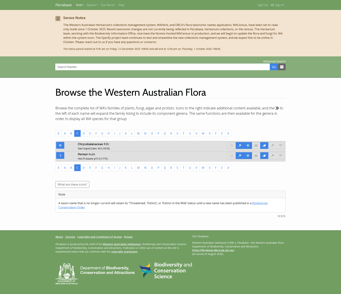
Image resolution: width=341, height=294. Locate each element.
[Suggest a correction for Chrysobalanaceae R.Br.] (240, 145)
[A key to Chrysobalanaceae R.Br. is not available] (272, 145)
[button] (92, 5)
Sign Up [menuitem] (263, 5)
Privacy (128, 237)
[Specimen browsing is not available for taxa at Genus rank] (281, 155)
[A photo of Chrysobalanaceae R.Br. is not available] (256, 145)
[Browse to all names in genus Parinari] (60, 155)
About (59, 237)
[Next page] (228, 133)
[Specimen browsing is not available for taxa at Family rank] (281, 145)
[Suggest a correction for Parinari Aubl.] (240, 155)
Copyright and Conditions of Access (99, 237)
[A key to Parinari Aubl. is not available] (272, 155)
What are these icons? (72, 184)
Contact (70, 237)
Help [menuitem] (121, 5)
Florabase (63, 4)
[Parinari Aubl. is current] (248, 155)
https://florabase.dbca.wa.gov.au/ (213, 250)
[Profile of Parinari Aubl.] (264, 155)
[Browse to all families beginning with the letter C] (60, 145)
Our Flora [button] (107, 5)
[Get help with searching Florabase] (282, 66)
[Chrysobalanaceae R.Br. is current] (248, 145)
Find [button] (79, 5)
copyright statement (124, 251)
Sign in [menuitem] (279, 5)
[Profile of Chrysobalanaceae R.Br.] (264, 145)
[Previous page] (58, 133)
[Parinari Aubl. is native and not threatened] (232, 155)
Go (274, 67)
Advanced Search (274, 61)
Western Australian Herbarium (122, 244)
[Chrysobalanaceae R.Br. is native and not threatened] (232, 145)
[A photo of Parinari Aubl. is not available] (256, 155)
